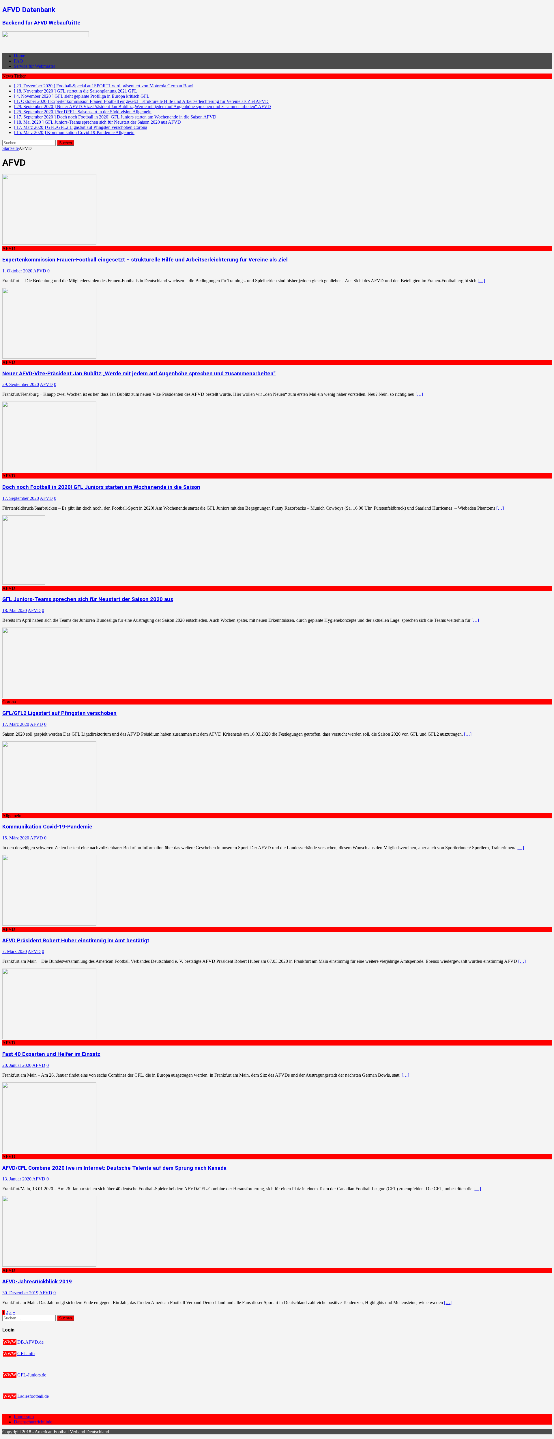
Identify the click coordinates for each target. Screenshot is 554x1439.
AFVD (39, 270)
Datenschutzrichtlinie (33, 1421)
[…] (481, 280)
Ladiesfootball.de (33, 1396)
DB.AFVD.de (30, 1342)
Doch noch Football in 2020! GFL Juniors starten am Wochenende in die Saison (101, 487)
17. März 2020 (15, 724)
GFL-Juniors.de (31, 1374)
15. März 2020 (15, 837)
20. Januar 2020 (16, 1065)
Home (19, 55)
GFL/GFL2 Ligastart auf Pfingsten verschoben (59, 713)
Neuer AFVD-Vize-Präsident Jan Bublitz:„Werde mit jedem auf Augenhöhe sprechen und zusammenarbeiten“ (139, 373)
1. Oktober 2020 (17, 270)
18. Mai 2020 (14, 610)
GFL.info (26, 1353)
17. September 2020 (20, 498)
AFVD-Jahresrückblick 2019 (37, 1281)
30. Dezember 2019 (20, 1292)
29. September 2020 (20, 384)
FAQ (18, 61)
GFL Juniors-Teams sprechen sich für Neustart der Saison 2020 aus (87, 599)
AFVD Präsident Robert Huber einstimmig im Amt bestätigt (75, 940)
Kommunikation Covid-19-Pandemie (47, 827)
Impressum (24, 1416)
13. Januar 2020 (16, 1178)
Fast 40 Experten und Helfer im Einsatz (51, 1054)
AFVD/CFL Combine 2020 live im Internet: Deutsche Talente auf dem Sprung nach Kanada (114, 1168)
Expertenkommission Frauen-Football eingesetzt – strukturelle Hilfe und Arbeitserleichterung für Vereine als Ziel (145, 260)
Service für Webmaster (34, 66)
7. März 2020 (14, 951)
